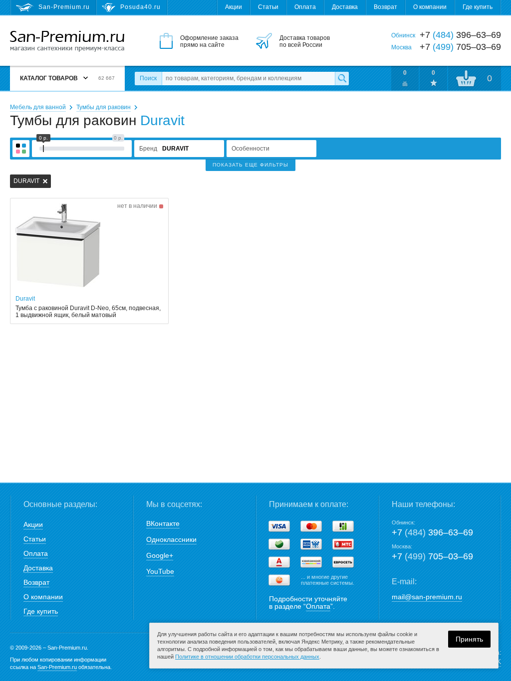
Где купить (478, 6)
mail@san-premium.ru (427, 597)
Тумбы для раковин (103, 107)
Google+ (159, 555)
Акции (233, 6)
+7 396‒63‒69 (432, 532)
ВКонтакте (163, 523)
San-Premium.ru (57, 667)
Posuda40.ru (140, 6)
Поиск (148, 78)
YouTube (160, 571)
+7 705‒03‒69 (432, 556)
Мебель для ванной (38, 107)
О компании (430, 6)
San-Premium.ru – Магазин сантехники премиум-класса (67, 41)
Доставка (345, 6)
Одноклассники (171, 539)
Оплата (305, 6)
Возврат (385, 6)
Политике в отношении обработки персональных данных (247, 657)
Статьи (268, 6)
